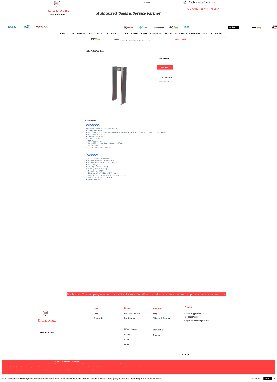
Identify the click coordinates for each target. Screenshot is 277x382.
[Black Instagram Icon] (183, 355)
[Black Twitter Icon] (185, 355)
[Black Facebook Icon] (180, 355)
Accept (267, 378)
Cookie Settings (255, 378)
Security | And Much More (46, 333)
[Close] (274, 378)
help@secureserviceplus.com (196, 320)
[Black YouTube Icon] (188, 355)
